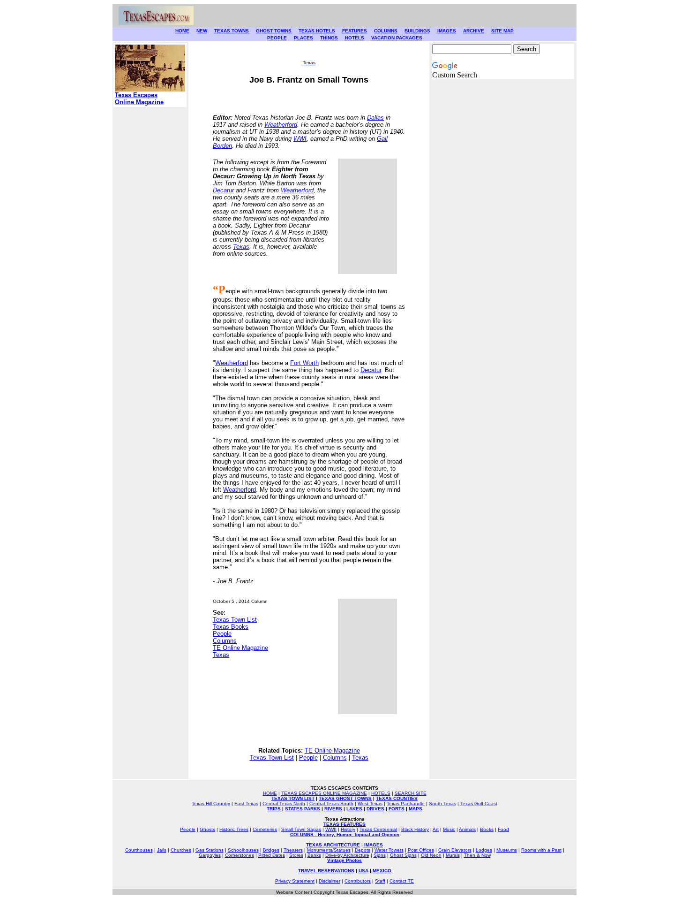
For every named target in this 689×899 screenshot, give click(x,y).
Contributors (357, 881)
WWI (300, 138)
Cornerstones (239, 855)
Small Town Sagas (301, 829)
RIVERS (333, 808)
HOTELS (354, 37)
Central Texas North (283, 803)
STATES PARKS (302, 808)
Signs (380, 855)
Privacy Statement (295, 881)
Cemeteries (265, 829)
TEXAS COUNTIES (397, 798)
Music (449, 829)
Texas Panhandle (406, 803)
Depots (362, 850)
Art (436, 829)
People (222, 633)
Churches (181, 850)
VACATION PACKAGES (396, 37)
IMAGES (446, 30)
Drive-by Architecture (347, 855)
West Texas (370, 803)
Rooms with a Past (541, 850)
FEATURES (354, 30)
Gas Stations (209, 850)
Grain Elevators (455, 850)
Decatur (223, 190)
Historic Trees (233, 829)
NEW (201, 30)
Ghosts (207, 829)
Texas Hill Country (211, 803)
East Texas (246, 803)
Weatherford (280, 124)
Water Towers (389, 850)
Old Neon (431, 855)
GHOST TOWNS (274, 30)
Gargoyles (210, 855)
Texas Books (230, 626)
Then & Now (477, 855)
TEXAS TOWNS (231, 30)
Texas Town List (235, 619)
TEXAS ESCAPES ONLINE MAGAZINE (324, 793)
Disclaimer (329, 881)
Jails (161, 850)
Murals (453, 855)
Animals (467, 829)
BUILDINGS (417, 30)
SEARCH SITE (411, 793)
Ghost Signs (403, 855)
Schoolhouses (243, 850)
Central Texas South (331, 803)
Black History (415, 829)
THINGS (329, 37)
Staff (380, 881)
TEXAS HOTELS (317, 30)
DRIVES (375, 808)
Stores (296, 855)
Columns (225, 640)
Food (503, 829)
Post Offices (421, 850)
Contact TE (401, 881)
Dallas (375, 117)
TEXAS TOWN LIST (293, 798)
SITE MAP (502, 30)
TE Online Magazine (240, 647)
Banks (314, 855)
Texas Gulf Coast (478, 803)
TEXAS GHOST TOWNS (345, 798)
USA (363, 870)
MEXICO (382, 870)
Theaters (293, 850)
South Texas (442, 803)
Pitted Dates (271, 855)
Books (487, 829)
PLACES (303, 37)
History (348, 829)
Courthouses (139, 850)
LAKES (354, 808)
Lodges (484, 850)
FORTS (396, 808)
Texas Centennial (378, 829)
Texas (241, 246)
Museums (506, 850)
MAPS (415, 808)
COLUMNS (385, 30)
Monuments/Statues (329, 850)
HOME (182, 30)
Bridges (271, 850)
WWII (331, 829)
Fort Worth (304, 362)
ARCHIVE (473, 30)
